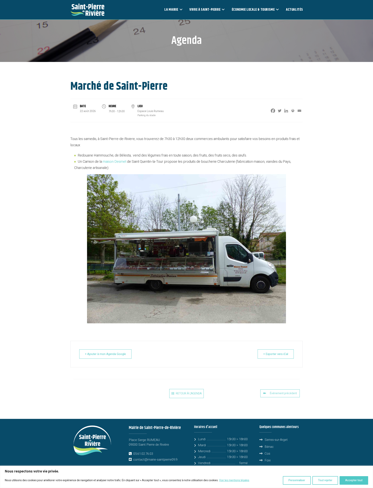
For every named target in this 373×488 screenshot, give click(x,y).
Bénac (269, 446)
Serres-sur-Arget (276, 439)
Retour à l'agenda (189, 393)
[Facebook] (273, 111)
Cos (267, 453)
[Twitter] (279, 111)
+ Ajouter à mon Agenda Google (105, 354)
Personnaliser (296, 480)
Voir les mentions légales (234, 480)
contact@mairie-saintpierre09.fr (155, 459)
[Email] (299, 111)
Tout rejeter (325, 480)
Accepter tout (354, 480)
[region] (186, 477)
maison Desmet (114, 161)
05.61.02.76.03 (143, 453)
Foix (268, 460)
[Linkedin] (286, 111)
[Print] (293, 111)
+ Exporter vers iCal (275, 354)
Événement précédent (283, 393)
